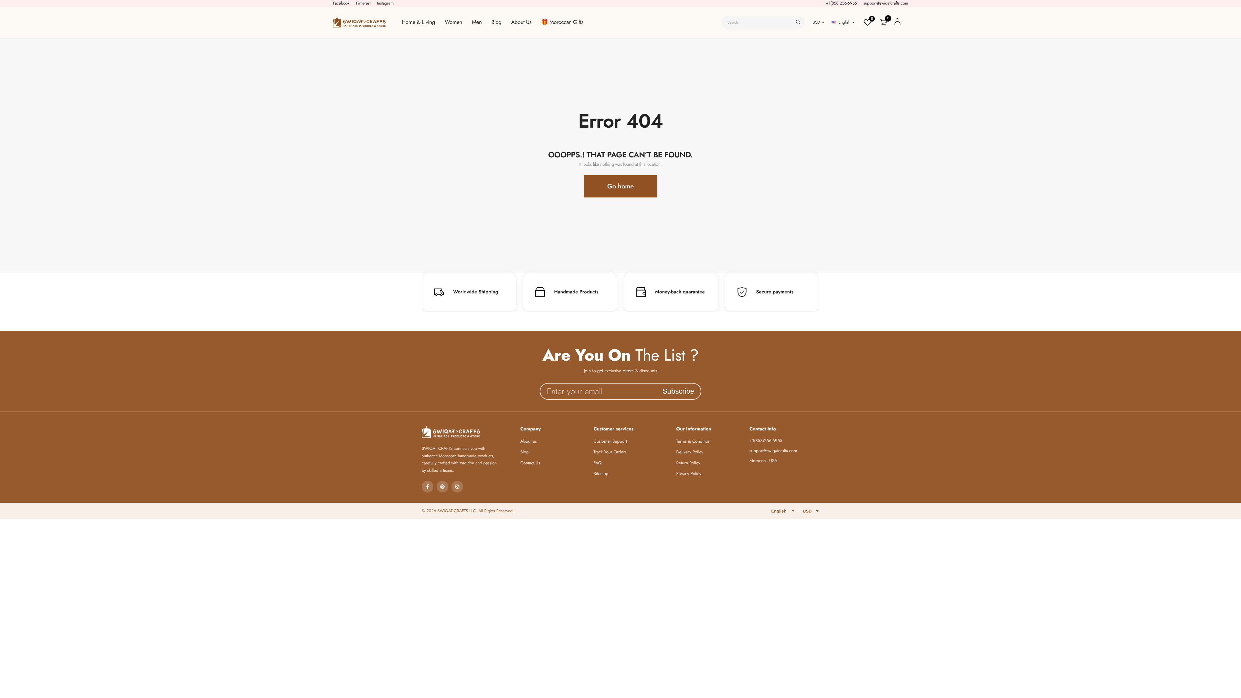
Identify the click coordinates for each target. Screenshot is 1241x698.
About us (528, 442)
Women (453, 22)
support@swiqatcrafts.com (886, 3)
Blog (497, 22)
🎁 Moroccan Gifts (562, 22)
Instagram (385, 3)
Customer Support (610, 442)
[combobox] (763, 22)
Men (477, 22)
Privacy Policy (688, 474)
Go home (620, 186)
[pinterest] (442, 486)
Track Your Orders (610, 452)
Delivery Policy (689, 452)
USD (816, 22)
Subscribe (678, 391)
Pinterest (363, 3)
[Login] (897, 22)
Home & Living (418, 22)
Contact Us (530, 463)
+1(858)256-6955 (841, 3)
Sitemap (601, 474)
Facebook (341, 3)
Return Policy (688, 463)
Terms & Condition (693, 442)
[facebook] (427, 486)
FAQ (598, 463)
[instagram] (457, 486)
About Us (521, 22)
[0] (883, 22)
